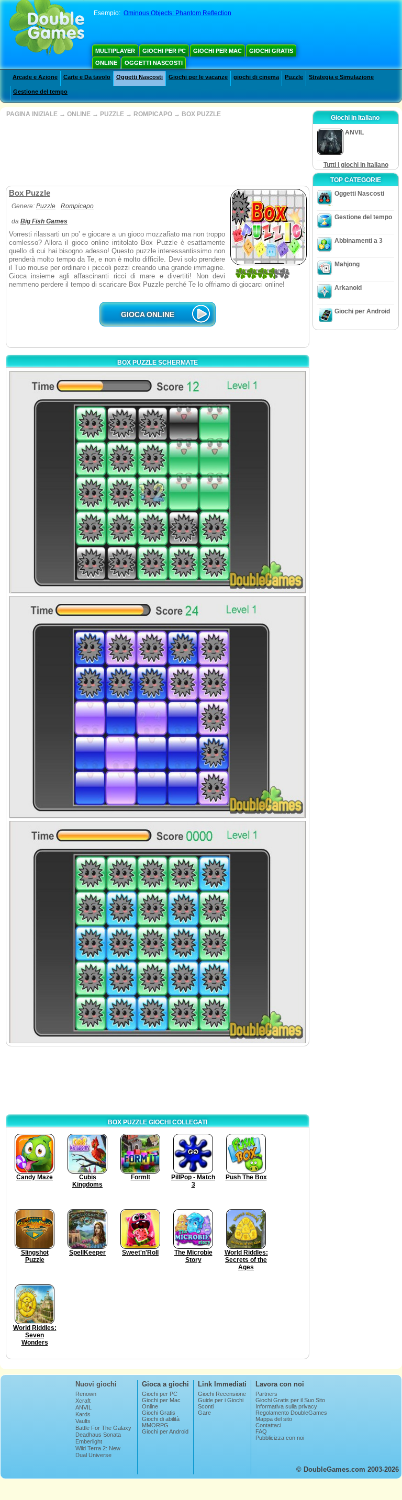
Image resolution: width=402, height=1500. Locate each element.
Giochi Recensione (222, 1394)
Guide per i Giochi (220, 1400)
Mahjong (347, 264)
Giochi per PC (164, 51)
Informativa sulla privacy (286, 1406)
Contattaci (268, 1425)
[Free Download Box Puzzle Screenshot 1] (157, 482)
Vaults (83, 1421)
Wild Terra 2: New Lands (97, 1451)
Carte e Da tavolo (86, 77)
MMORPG (155, 1425)
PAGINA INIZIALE (32, 114)
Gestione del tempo (40, 91)
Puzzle (294, 77)
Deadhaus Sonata (98, 1434)
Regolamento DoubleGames (291, 1412)
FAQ (261, 1431)
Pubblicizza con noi (279, 1438)
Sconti (206, 1406)
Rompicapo (77, 206)
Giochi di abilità (161, 1419)
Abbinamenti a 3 (358, 240)
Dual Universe (93, 1455)
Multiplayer (115, 51)
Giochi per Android (362, 311)
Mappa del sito (273, 1419)
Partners (266, 1394)
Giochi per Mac (217, 51)
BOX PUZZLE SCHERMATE (157, 362)
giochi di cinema (256, 77)
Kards (83, 1414)
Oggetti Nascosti (154, 63)
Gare (204, 1412)
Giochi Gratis (271, 51)
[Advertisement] (156, 151)
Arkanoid (348, 287)
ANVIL (83, 1407)
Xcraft (83, 1400)
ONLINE (79, 114)
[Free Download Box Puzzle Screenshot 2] (157, 707)
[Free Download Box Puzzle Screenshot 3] (157, 932)
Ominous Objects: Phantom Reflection (177, 13)
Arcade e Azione (35, 77)
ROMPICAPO (152, 114)
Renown (85, 1394)
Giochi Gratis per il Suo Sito (290, 1400)
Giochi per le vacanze (198, 77)
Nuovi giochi (96, 1384)
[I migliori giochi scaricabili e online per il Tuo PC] (46, 29)
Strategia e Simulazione (341, 77)
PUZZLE (112, 114)
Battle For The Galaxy (103, 1428)
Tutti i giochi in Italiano (355, 164)
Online (106, 63)
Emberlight (88, 1441)
